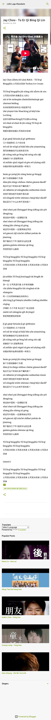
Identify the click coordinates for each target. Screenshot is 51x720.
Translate (22, 530)
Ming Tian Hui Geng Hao (12, 589)
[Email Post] (4, 485)
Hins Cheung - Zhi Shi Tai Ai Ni (14, 673)
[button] (4, 28)
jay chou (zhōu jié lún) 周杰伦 (15, 488)
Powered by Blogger (27, 716)
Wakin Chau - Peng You (11, 617)
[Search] (47, 4)
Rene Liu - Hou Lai (9, 561)
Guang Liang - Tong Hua (12, 645)
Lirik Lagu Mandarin (16, 4)
